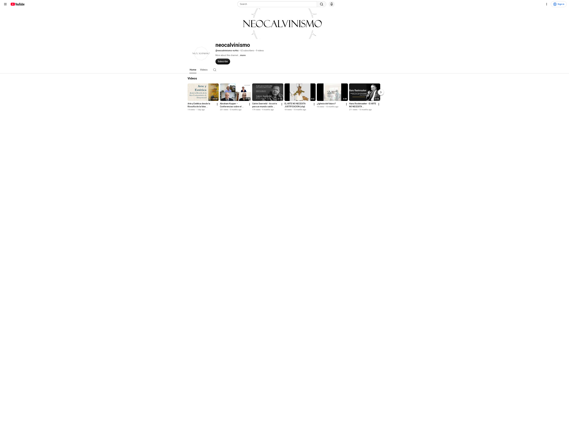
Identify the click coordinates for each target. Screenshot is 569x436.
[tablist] (284, 69)
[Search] (321, 4)
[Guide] (5, 4)
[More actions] (217, 104)
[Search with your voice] (332, 4)
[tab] (192, 69)
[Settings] (546, 4)
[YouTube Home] (17, 4)
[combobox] (278, 4)
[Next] (381, 92)
